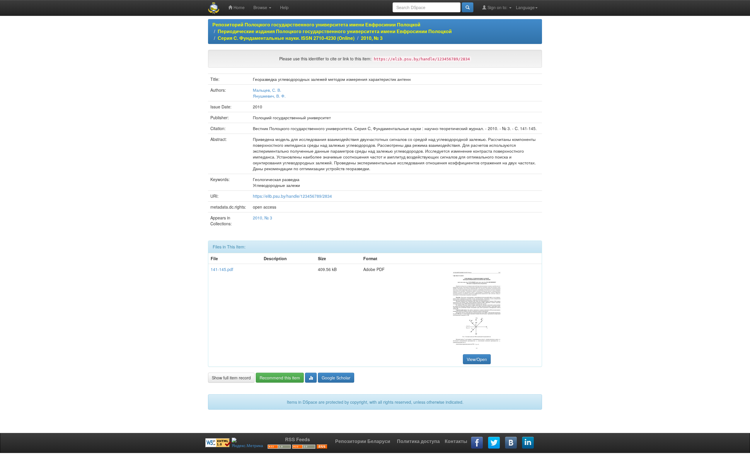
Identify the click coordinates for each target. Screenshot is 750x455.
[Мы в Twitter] (494, 443)
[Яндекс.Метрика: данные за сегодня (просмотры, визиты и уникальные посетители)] (247, 443)
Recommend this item (280, 378)
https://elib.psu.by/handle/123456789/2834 (292, 196)
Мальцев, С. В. (267, 90)
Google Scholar (336, 378)
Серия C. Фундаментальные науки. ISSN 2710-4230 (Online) (286, 38)
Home (238, 7)
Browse (260, 7)
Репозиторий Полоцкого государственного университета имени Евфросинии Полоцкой (316, 24)
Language (525, 7)
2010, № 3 (372, 38)
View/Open (477, 359)
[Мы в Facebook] (477, 443)
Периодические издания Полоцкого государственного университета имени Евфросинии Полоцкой (335, 31)
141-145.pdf (222, 269)
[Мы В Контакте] (511, 443)
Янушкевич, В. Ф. (269, 96)
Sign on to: (497, 7)
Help (284, 7)
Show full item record (231, 378)
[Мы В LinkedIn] (528, 443)
